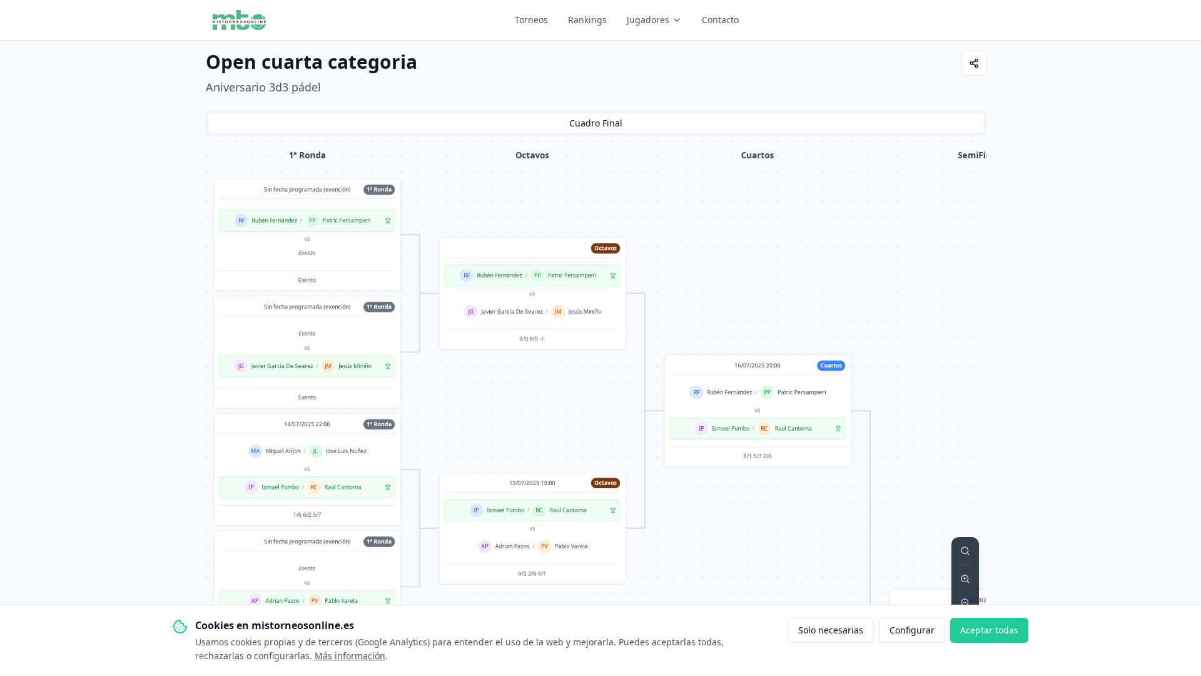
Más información (350, 656)
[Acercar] (965, 579)
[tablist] (596, 123)
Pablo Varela (341, 601)
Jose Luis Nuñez (345, 451)
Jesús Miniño (355, 366)
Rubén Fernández (274, 221)
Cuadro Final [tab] (595, 123)
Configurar (912, 630)
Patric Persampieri (346, 221)
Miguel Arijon (282, 451)
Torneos (531, 20)
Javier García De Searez (282, 366)
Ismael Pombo (279, 487)
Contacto (720, 20)
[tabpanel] (596, 408)
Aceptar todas (989, 630)
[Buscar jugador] (965, 551)
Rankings (587, 20)
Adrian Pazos (282, 601)
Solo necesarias (830, 630)
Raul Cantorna (342, 487)
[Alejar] (965, 603)
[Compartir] (973, 63)
